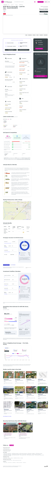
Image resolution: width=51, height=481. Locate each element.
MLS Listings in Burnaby (15, 453)
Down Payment (5, 246)
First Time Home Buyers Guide (8, 460)
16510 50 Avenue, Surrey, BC (23, 435)
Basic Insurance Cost (7, 279)
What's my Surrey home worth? (17, 460)
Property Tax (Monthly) (7, 275)
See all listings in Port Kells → (7, 416)
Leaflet (24, 219)
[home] (7, 2)
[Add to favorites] (16, 424)
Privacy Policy (5, 462)
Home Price (5, 241)
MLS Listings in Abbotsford (7, 453)
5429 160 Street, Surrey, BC (7, 435)
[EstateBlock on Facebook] (10, 445)
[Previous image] (4, 427)
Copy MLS (4, 9)
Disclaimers (14, 462)
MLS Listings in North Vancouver (26, 454)
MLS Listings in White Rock (7, 455)
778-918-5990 (40, 44)
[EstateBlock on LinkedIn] (11, 445)
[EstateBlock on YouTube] (13, 445)
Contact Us (24, 462)
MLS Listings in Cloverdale (23, 453)
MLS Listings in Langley (39, 453)
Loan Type (5, 254)
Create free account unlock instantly (11, 49)
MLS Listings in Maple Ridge (7, 454)
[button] (17, 210)
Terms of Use (10, 462)
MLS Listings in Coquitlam (31, 453)
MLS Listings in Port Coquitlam (36, 454)
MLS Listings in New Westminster (16, 454)
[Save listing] (12, 372)
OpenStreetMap (26, 219)
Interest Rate (6, 250)
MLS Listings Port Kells (7, 451)
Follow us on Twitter (19, 462)
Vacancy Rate (6, 288)
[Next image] (16, 427)
